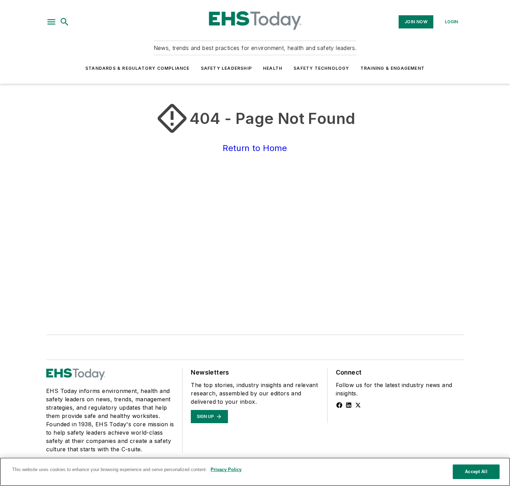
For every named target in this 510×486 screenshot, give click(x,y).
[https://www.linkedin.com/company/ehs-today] (348, 405)
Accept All (476, 471)
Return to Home (255, 148)
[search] (64, 22)
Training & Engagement (392, 68)
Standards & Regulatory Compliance (137, 68)
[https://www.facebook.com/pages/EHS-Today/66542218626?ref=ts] (339, 405)
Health (272, 68)
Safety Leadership (226, 68)
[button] (51, 22)
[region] (255, 472)
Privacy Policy (226, 469)
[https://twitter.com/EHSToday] (358, 405)
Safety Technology (321, 68)
